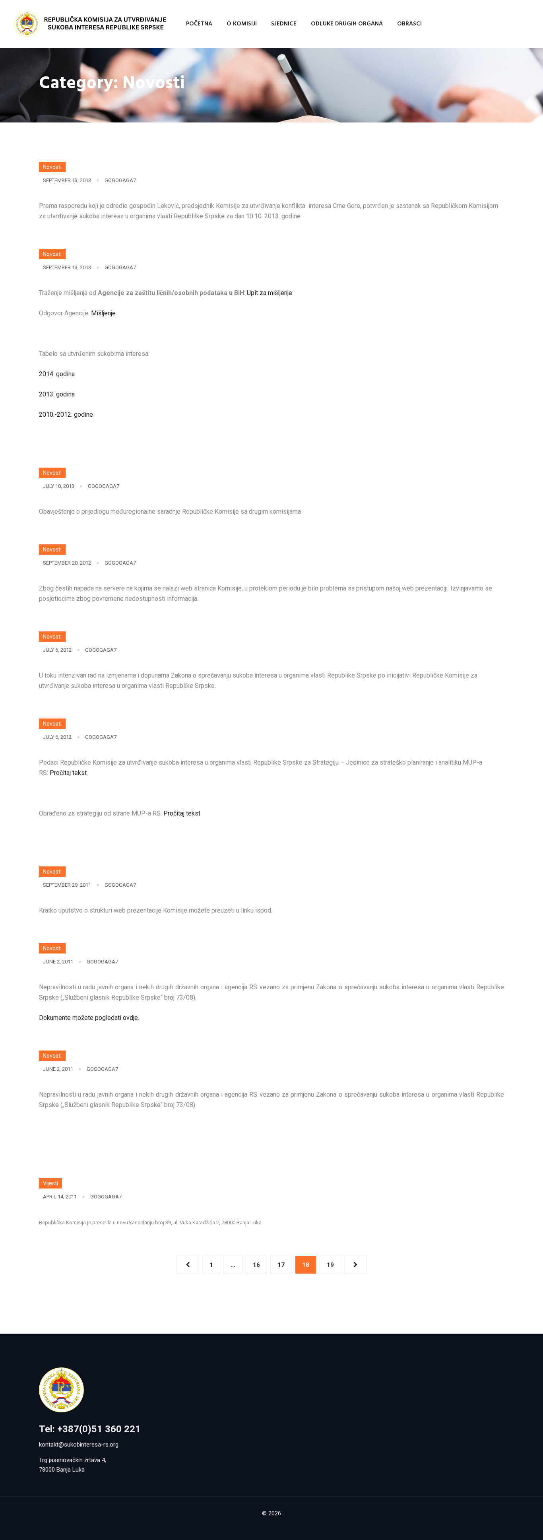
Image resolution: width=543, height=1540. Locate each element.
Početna (199, 24)
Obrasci (409, 24)
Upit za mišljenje (269, 293)
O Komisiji (242, 24)
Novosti (52, 167)
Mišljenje (103, 313)
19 (330, 1264)
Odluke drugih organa (347, 24)
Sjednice (284, 24)
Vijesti (50, 1183)
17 (281, 1264)
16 (256, 1264)
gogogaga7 (120, 180)
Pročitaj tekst (68, 773)
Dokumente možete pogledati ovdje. (89, 1017)
